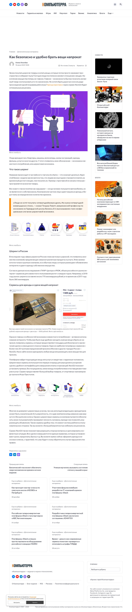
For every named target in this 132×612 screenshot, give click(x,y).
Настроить (17, 602)
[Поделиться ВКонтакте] (10, 454)
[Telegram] (18, 4)
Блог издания (32, 584)
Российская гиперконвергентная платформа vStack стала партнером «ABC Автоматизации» (27, 515)
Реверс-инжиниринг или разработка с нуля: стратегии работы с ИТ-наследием (108, 231)
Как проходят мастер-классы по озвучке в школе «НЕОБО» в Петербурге (26, 490)
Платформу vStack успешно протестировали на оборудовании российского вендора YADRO (26, 541)
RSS (41, 584)
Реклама (49, 584)
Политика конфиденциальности (67, 584)
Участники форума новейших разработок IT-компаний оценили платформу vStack (67, 490)
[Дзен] (26, 4)
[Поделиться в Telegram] (14, 454)
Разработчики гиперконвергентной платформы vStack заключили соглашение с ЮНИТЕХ (67, 515)
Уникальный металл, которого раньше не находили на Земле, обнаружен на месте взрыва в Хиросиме (108, 135)
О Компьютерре (18, 584)
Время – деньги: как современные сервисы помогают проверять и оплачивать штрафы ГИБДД (66, 541)
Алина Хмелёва (21, 62)
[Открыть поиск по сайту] (121, 4)
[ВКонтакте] (10, 4)
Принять (34, 602)
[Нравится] (86, 65)
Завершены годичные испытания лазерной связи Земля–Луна (107, 79)
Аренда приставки (55, 85)
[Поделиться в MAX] (18, 454)
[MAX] (22, 4)
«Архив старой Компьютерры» (102, 579)
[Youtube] (14, 4)
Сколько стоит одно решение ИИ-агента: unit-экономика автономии (108, 259)
